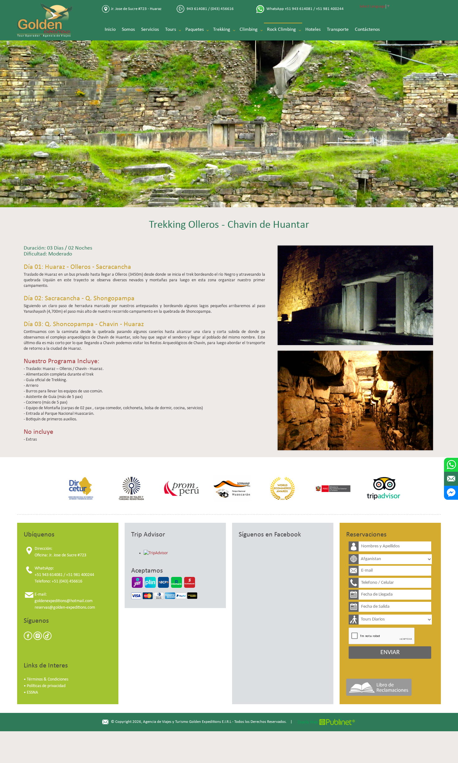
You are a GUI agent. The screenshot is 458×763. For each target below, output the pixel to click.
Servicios (150, 29)
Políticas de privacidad (46, 686)
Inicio (110, 29)
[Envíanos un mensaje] (451, 479)
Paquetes (194, 29)
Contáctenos (367, 29)
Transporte (338, 29)
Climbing (249, 29)
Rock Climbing (281, 29)
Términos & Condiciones (47, 679)
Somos (128, 29)
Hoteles (313, 29)
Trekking (221, 29)
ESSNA (32, 692)
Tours (170, 29)
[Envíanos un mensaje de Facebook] (451, 493)
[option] (78, 488)
